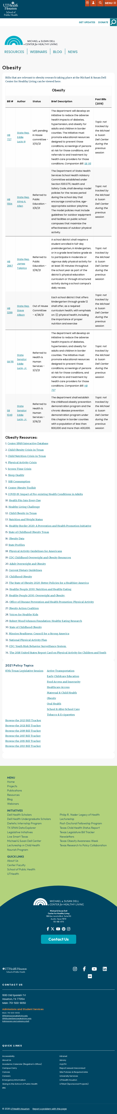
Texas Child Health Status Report (80, 828)
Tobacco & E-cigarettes (61, 714)
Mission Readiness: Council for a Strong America (39, 633)
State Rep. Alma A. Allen (23, 201)
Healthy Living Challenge (24, 506)
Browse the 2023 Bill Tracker (23, 720)
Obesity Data (16, 538)
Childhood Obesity (20, 576)
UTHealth (13, 874)
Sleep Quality (16, 475)
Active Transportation (60, 670)
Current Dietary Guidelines (25, 570)
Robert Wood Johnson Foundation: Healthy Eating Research (45, 620)
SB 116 (87, 163)
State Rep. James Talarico (23, 264)
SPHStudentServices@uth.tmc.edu (16, 1018)
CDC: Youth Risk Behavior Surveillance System (37, 646)
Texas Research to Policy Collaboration (83, 845)
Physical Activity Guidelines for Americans (35, 551)
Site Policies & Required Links (74, 1072)
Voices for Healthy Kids (23, 614)
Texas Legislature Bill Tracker (77, 832)
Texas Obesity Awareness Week (79, 841)
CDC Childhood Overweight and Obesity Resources (40, 557)
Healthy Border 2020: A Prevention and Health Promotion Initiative (50, 525)
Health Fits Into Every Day (25, 500)
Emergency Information (14, 1079)
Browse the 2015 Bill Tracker (23, 741)
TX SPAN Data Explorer (21, 828)
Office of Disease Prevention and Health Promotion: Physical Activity (51, 601)
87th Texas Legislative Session (24, 670)
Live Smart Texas (17, 836)
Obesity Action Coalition (24, 608)
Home (11, 782)
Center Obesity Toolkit (22, 487)
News (73, 51)
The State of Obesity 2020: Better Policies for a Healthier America (49, 582)
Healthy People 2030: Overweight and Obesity (37, 595)
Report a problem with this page (50, 1108)
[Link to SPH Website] (14, 970)
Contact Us (58, 939)
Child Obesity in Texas (23, 513)
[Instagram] (75, 969)
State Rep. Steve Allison (23, 310)
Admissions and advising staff (15, 1021)
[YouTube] (94, 969)
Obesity (51, 698)
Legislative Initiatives (20, 832)
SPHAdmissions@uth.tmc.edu (15, 1016)
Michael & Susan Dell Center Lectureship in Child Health (24, 843)
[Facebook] (84, 969)
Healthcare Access (58, 687)
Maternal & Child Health (62, 692)
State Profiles (17, 544)
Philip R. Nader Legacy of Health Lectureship (80, 817)
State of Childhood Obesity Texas (29, 532)
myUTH (63, 1064)
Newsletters (67, 836)
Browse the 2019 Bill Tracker (23, 730)
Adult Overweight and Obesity (27, 563)
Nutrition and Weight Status (26, 519)
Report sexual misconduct (72, 1068)
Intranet (63, 1056)
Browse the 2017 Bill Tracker (23, 735)
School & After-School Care (63, 709)
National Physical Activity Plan (28, 639)
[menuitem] (24, 694)
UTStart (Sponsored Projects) (74, 1083)
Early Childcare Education (63, 676)
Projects (12, 786)
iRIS (4, 1087)
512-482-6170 (58, 922)
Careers (6, 1076)
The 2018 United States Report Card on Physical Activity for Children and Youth (57, 652)
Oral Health (54, 703)
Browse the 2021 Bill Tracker (23, 725)
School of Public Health (21, 869)
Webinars (38, 51)
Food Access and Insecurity (63, 681)
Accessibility (8, 1056)
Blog (57, 51)
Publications (14, 790)
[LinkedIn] (105, 969)
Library (63, 1060)
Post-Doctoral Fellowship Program (81, 823)
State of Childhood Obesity (25, 627)
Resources (14, 51)
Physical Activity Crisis (22, 462)
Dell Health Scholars (19, 814)
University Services (69, 1076)
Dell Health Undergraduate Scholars (29, 819)
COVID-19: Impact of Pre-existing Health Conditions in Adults (45, 494)
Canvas (6, 1072)
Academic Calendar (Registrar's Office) (22, 1064)
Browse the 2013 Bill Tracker (23, 746)
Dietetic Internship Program (24, 823)
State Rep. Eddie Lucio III (23, 137)
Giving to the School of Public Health (19, 1083)
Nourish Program (17, 849)
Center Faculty (16, 865)
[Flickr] (90, 976)
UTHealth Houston (68, 1079)
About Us (12, 860)
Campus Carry (9, 1068)
